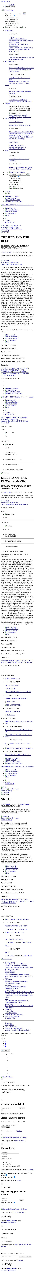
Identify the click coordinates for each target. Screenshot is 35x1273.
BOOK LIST (10, 205)
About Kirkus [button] (9, 1004)
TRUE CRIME (21, 660)
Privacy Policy (9, 1011)
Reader (7, 1162)
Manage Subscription (18, 117)
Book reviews (9, 16)
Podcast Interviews (11, 23)
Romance (30, 40)
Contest (17, 1006)
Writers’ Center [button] (9, 990)
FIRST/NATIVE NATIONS (16, 662)
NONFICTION (9, 222)
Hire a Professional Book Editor (14, 992)
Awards (23, 78)
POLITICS (16, 372)
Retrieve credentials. (19, 1141)
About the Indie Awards (16, 100)
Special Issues (21, 115)
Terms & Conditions (11, 1013)
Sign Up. (21, 1260)
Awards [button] (7, 85)
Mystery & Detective (20, 40)
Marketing (27, 125)
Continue (22, 1108)
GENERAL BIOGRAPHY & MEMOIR (21, 901)
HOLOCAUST (24, 899)
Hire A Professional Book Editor (18, 132)
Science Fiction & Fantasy (17, 69)
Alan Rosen (24, 929)
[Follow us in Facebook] (5, 1041)
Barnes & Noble (11, 229)
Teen (26, 68)
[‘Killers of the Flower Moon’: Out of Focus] (19, 748)
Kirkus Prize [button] (8, 979)
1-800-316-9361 (11, 1220)
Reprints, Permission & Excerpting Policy (12, 1017)
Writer (7, 1164)
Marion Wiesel (24, 804)
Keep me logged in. (7, 1177)
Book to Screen (13, 81)
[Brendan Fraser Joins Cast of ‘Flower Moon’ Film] (19, 723)
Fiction (18, 39)
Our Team (12, 1006)
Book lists (18, 58)
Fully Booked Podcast (22, 83)
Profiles (11, 78)
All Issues (16, 986)
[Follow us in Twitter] (5, 1043)
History (15, 46)
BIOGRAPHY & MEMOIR (9, 899)
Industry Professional (11, 1166)
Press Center (27, 1006)
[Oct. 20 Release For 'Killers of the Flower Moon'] (19, 736)
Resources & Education (16, 122)
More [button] (6, 150)
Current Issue (13, 115)
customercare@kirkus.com (8, 1222)
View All (11, 37)
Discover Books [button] (10, 962)
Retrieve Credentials (25, 1256)
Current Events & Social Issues (18, 47)
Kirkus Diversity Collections (13, 1000)
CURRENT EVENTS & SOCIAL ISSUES (14, 368)
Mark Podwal (27, 942)
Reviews (7, 220)
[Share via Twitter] (11, 212)
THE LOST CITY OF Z (12, 711)
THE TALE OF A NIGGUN (14, 939)
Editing (15, 125)
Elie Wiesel (6, 804)
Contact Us (8, 1023)
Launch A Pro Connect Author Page (21, 138)
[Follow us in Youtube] (5, 1047)
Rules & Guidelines (22, 101)
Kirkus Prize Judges (14, 983)
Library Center (13, 142)
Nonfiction (16, 44)
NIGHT (7, 952)
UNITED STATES (14, 370)
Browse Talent (24, 167)
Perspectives (17, 78)
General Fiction (13, 68)
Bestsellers (12, 58)
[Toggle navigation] (1, 10)
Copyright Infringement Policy (14, 1014)
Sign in (3, 1169)
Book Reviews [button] (9, 30)
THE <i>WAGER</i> (11, 685)
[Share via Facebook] (11, 210)
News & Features (10, 20)
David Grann (7, 492)
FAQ (21, 1006)
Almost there (5, 1127)
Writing (11, 125)
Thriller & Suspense (15, 964)
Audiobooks (12, 39)
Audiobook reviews (11, 18)
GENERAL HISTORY (8, 375)
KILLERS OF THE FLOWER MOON (17, 698)
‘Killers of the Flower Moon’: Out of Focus (18, 755)
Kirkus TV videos (23, 976)
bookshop (9, 421)
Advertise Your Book (20, 137)
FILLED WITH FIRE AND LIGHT (16, 926)
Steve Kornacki (8, 252)
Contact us (8, 1009)
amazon (3, 229)
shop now (4, 227)
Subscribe (28, 117)
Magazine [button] (8, 103)
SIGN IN (11, 5)
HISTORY (4, 370)
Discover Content (14, 167)
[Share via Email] (10, 213)
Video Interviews (10, 21)
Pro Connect (9, 25)
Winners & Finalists (15, 91)
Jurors (13, 93)
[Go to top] (5, 1050)
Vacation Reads (18, 59)
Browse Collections (15, 159)
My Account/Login (16, 1002)
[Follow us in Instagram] (5, 1045)
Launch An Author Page (23, 169)
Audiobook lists (26, 58)
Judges (30, 101)
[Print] (7, 215)
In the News (22, 81)
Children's (15, 51)
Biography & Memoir (22, 967)
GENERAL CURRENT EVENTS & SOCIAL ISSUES (14, 372)
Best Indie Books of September (24, 205)
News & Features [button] (10, 61)
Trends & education (15, 145)
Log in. (19, 1131)
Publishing (21, 125)
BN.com (19, 229)
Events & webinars (19, 149)
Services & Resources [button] (11, 118)
